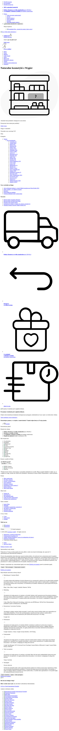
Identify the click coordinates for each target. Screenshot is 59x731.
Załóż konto (7, 42)
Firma (5, 542)
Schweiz (11, 712)
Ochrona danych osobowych (11, 536)
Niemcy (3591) (13, 168)
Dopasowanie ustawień (20, 567)
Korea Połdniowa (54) (15, 161)
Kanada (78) (13, 160)
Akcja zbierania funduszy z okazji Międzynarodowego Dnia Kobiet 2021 (21, 188)
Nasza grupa (7, 517)
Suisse (9, 713)
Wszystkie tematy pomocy (13, 22)
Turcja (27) (12, 179)
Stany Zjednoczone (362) (16, 175)
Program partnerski (8, 511)
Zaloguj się (6, 493)
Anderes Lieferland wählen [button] (7, 689)
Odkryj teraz (4, 126)
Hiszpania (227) (14, 154)
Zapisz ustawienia (5, 674)
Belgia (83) (12, 144)
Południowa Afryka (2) (15, 172)
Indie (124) (12, 157)
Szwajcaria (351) (14, 176)
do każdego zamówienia (18, 11)
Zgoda (2, 567)
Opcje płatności (10, 19)
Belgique (12, 723)
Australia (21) (13, 141)
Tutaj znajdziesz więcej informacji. (9, 417)
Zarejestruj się (7, 494)
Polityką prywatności (34, 564)
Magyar (11, 708)
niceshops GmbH (11, 532)
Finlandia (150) (13, 150)
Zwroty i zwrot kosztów (9, 481)
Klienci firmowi (7, 486)
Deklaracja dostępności (9, 538)
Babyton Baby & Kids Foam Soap (12, 201)
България (12, 711)
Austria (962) (13, 143)
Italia (9, 694)
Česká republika (17, 719)
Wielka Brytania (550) (15, 180)
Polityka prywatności (6, 570)
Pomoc (5, 14)
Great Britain (15, 697)
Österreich (12, 693)
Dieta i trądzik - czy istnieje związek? (13, 189)
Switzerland (14, 716)
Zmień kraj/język (16, 529)
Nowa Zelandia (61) (15, 169)
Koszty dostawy (11, 18)
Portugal (11, 726)
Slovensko (12, 718)
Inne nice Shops (7, 544)
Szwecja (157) (13, 178)
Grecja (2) (12, 153)
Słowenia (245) (13, 173)
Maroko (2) (12, 166)
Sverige (11, 704)
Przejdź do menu (8, 2)
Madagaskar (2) (13, 165)
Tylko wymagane (9, 567)
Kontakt (9, 21)
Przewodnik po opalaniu (10, 192)
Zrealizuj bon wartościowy (10, 499)
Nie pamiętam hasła (8, 496)
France (10, 701)
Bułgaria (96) (13, 146)
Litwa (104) (13, 162)
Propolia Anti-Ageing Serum (11, 202)
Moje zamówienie (8, 478)
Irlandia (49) (13, 158)
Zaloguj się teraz (8, 37)
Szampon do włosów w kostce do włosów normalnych (17, 204)
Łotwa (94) (12, 164)
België (10, 725)
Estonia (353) (13, 148)
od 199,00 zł (17, 10)
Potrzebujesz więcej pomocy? (11, 485)
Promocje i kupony (8, 484)
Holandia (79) (13, 155)
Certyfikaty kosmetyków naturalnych (13, 507)
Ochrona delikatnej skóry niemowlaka (13, 193)
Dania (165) (13, 147)
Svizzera (11, 715)
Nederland (12, 722)
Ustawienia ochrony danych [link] (10, 540)
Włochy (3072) (13, 182)
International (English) (21, 691)
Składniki (6, 505)
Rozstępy (6, 191)
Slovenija (12, 700)
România (12, 702)
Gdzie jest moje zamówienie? (14, 15)
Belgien (11, 727)
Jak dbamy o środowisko (10, 508)
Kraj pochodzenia (11, 140)
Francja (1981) (13, 151)
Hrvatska (12, 705)
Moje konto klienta (8, 488)
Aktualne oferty (7, 509)
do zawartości (7, 3)
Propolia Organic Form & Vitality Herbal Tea (15, 205)
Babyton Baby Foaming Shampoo (12, 199)
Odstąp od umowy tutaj (6, 546)
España (10, 698)
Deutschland (14, 695)
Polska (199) (13, 171)
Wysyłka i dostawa (8, 479)
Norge (9, 729)
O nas (5, 516)
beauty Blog (7, 504)
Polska (10, 706)
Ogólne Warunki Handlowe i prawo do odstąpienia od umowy (19, 537)
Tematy (5, 139)
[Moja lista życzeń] (5, 45)
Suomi (10, 709)
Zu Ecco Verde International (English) (10, 686)
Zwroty (8, 16)
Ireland (10, 720)
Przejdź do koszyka (8, 4)
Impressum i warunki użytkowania (12, 534)
